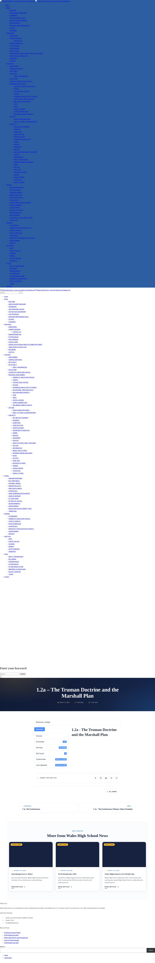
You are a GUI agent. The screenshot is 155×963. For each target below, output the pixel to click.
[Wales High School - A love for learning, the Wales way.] (35, 1)
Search (23, 674)
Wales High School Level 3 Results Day (119, 874)
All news (113, 791)
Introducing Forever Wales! (22, 874)
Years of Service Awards (11, 940)
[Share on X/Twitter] (101, 778)
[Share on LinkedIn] (106, 778)
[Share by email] (111, 778)
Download (39, 729)
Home (6, 955)
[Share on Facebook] (95, 778)
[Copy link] (116, 778)
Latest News (8, 958)
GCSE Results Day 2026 (67, 874)
